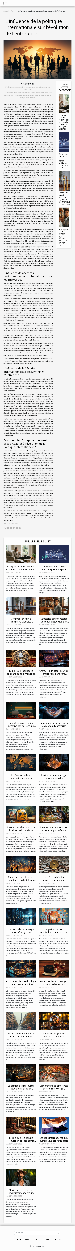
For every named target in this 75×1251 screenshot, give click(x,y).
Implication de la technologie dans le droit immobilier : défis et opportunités (21, 984)
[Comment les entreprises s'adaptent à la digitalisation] (21, 864)
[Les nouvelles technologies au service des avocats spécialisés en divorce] (54, 969)
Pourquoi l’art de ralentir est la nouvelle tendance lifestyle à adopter (64, 122)
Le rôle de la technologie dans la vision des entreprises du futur (53, 778)
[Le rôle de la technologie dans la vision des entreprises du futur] (54, 762)
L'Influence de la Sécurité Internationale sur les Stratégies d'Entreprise (28, 92)
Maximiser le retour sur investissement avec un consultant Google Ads (21, 1192)
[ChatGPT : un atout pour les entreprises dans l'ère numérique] (54, 658)
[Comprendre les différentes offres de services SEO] (54, 1073)
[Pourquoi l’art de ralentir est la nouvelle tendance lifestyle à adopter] (64, 103)
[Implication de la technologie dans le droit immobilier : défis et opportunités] (21, 969)
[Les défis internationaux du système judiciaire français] (54, 1125)
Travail (17, 1239)
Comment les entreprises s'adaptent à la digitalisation (21, 879)
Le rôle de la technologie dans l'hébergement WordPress (21, 932)
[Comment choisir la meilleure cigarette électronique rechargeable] (64, 181)
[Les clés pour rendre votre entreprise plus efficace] (54, 815)
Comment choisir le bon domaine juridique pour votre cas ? (63, 161)
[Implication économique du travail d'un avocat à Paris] (21, 1021)
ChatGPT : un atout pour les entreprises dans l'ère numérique (53, 673)
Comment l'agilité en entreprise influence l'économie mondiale (54, 1036)
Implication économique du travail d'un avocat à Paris (21, 1035)
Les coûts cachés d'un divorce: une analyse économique (54, 880)
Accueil (6, 11)
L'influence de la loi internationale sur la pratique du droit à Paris (21, 778)
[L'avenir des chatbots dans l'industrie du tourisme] (21, 815)
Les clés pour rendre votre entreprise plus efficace (53, 829)
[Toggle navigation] (6, 3)
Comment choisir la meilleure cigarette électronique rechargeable (64, 198)
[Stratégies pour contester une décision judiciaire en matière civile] (64, 217)
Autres (13, 11)
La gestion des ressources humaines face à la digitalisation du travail (21, 1088)
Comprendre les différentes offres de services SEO (54, 1087)
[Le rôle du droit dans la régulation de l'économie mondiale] (21, 1125)
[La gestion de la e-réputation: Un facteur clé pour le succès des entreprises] (54, 916)
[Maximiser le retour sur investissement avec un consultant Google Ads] (21, 1177)
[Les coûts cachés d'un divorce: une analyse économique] (54, 864)
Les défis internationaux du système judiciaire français (54, 1139)
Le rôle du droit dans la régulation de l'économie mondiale (21, 1140)
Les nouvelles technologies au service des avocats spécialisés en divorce (54, 984)
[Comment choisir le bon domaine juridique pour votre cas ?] (64, 142)
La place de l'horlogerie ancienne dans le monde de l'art (21, 673)
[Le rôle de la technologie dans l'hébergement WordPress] (21, 916)
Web (27, 1239)
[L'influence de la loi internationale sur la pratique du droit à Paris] (21, 762)
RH (47, 1239)
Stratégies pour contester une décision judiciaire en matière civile (63, 237)
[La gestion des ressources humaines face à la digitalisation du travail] (21, 1073)
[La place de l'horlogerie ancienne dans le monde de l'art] (21, 658)
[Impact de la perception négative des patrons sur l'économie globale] (21, 710)
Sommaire (28, 83)
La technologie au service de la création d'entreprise (53, 724)
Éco (37, 1239)
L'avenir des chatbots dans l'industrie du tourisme (21, 829)
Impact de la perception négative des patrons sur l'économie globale (21, 725)
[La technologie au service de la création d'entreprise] (54, 710)
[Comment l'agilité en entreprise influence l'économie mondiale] (54, 1021)
